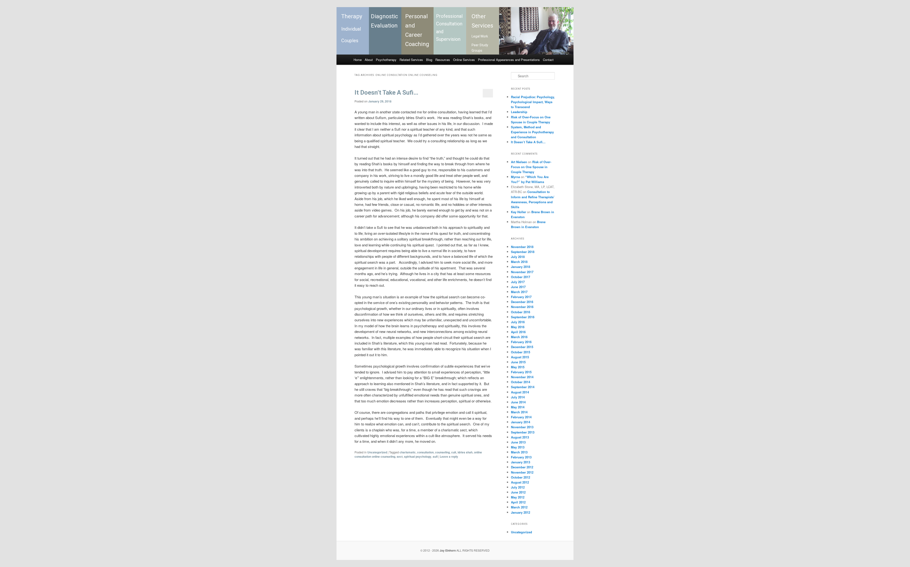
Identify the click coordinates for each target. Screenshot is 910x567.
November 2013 (522, 427)
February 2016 (521, 342)
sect (400, 456)
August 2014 (520, 392)
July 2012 (518, 487)
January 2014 (520, 422)
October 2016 (520, 312)
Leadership (519, 112)
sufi (435, 456)
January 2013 (520, 462)
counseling (442, 452)
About (369, 59)
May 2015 (517, 367)
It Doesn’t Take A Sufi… (386, 92)
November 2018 (522, 246)
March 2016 (519, 337)
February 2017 (521, 297)
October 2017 (520, 277)
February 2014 (521, 417)
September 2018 (522, 251)
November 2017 (522, 272)
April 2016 (518, 332)
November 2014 (522, 377)
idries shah (465, 452)
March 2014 (519, 412)
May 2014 (517, 407)
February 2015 (521, 372)
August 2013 (520, 437)
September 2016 (522, 317)
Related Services (411, 59)
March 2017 (519, 292)
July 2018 (518, 256)
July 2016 (518, 322)
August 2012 (520, 482)
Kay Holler (518, 212)
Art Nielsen (519, 162)
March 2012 (519, 507)
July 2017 (518, 282)
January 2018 (520, 266)
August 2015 (520, 357)
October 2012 (520, 477)
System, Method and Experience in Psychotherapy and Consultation (532, 132)
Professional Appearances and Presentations (509, 59)
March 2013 (519, 452)
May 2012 (517, 497)
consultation (425, 452)
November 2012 (522, 472)
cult (453, 452)
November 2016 (522, 306)
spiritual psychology (417, 456)
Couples (349, 40)
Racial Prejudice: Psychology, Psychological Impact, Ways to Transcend (533, 102)
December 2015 (522, 347)
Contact (548, 59)
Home (358, 59)
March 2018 (519, 261)
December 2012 (522, 467)
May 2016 (517, 327)
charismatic (408, 452)
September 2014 (522, 387)
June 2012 (518, 492)
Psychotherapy (386, 59)
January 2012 (520, 512)
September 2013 (522, 432)
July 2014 (518, 397)
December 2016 (522, 302)
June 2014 (518, 402)
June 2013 (518, 442)
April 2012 (518, 502)
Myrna (515, 177)
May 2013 (517, 447)
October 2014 (520, 382)
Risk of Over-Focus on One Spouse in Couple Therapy (531, 167)
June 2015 (518, 362)
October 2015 (520, 352)
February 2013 (521, 457)
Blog (429, 59)
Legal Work (480, 36)
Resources (442, 59)
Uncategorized (377, 452)
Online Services (464, 59)
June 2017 (518, 287)
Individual (351, 29)
